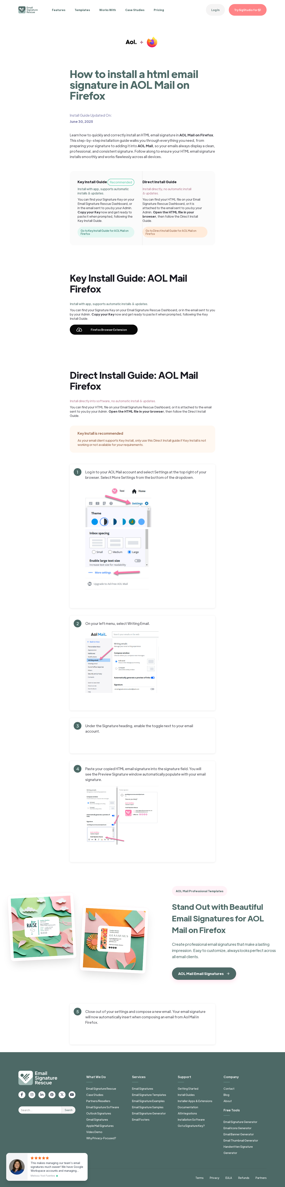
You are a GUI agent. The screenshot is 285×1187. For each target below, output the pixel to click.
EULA (228, 1177)
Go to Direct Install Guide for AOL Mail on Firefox (171, 232)
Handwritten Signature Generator (238, 1150)
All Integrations (187, 1113)
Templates (82, 10)
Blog (226, 1094)
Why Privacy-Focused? (101, 1138)
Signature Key (113, 199)
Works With (107, 10)
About (228, 1101)
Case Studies (134, 10)
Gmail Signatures (97, 1119)
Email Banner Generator (239, 1134)
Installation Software (191, 1119)
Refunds (243, 1177)
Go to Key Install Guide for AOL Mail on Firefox (105, 232)
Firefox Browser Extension (109, 329)
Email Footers (140, 1119)
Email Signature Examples (148, 1101)
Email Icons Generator (237, 1128)
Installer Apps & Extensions (195, 1101)
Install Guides (186, 1094)
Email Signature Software (102, 1107)
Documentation (188, 1107)
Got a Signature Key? (191, 1125)
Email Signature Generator (149, 1113)
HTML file (175, 199)
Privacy (214, 1177)
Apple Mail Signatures (100, 1125)
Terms (199, 1177)
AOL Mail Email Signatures (201, 973)
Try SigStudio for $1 (247, 10)
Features (58, 10)
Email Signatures (142, 1088)
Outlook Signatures (98, 1113)
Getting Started (188, 1088)
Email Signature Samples (147, 1107)
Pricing (159, 10)
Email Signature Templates (149, 1094)
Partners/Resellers (98, 1101)
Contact (229, 1088)
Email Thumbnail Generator (241, 1140)
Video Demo (94, 1132)
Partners (261, 1177)
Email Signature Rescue (101, 1088)
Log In (215, 10)
